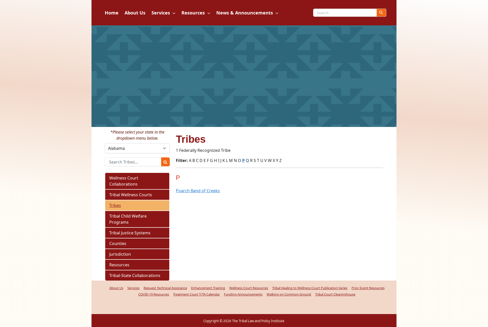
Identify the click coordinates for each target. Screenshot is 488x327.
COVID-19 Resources (153, 294)
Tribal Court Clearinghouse (335, 294)
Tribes (115, 205)
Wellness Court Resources (248, 288)
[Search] (381, 13)
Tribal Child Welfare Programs (128, 219)
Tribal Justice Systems (129, 233)
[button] (172, 12)
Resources (119, 265)
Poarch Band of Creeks (198, 190)
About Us (116, 288)
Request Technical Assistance (165, 288)
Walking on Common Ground (289, 294)
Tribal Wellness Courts (130, 195)
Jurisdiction (120, 254)
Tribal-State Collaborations (134, 275)
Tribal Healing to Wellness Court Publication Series (309, 288)
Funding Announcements (243, 294)
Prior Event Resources (368, 288)
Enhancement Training (208, 288)
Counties (117, 243)
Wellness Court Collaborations (123, 181)
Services (133, 288)
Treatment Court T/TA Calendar (196, 294)
